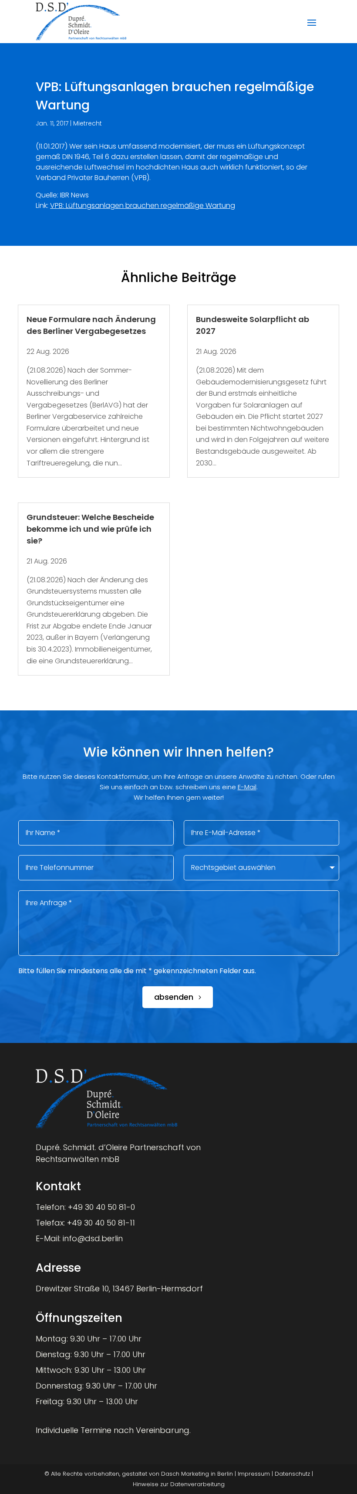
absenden (173, 996)
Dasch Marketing (185, 1474)
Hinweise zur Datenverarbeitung (179, 1484)
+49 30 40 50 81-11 (101, 1222)
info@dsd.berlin (93, 1238)
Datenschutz (292, 1474)
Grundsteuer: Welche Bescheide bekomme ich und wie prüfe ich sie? (90, 529)
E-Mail (247, 786)
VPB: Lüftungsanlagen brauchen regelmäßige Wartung (142, 205)
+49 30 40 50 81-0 (101, 1207)
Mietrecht (87, 123)
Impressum (254, 1474)
